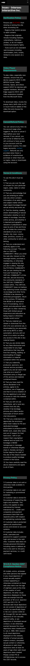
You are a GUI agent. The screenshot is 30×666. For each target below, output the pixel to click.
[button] (28, 2)
